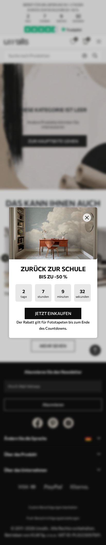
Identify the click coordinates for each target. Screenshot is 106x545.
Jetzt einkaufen (53, 313)
